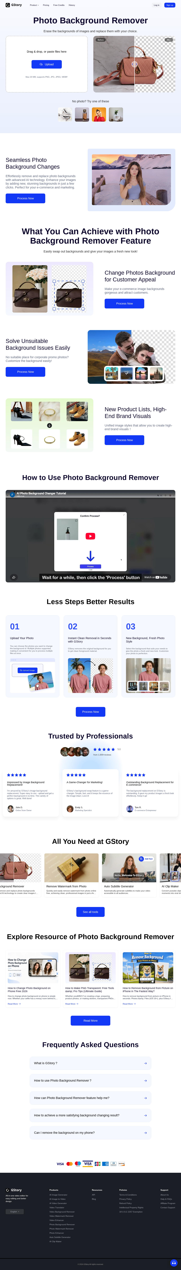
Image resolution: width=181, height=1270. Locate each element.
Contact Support (167, 1207)
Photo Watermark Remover (61, 1229)
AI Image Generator (58, 1195)
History (72, 5)
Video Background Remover (62, 1212)
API (93, 1195)
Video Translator (56, 1207)
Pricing (46, 5)
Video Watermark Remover (61, 1216)
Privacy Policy (125, 1199)
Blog (94, 1199)
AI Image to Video (57, 1199)
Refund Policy (125, 1203)
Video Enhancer (56, 1220)
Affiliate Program (167, 1203)
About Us (164, 1195)
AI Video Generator (58, 1203)
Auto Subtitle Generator (60, 1237)
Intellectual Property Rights (131, 1207)
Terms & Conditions (128, 1195)
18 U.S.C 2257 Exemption (131, 1212)
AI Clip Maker (55, 1241)
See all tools (90, 911)
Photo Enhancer (56, 1233)
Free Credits (58, 5)
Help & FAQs (166, 1199)
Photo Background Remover (62, 1224)
